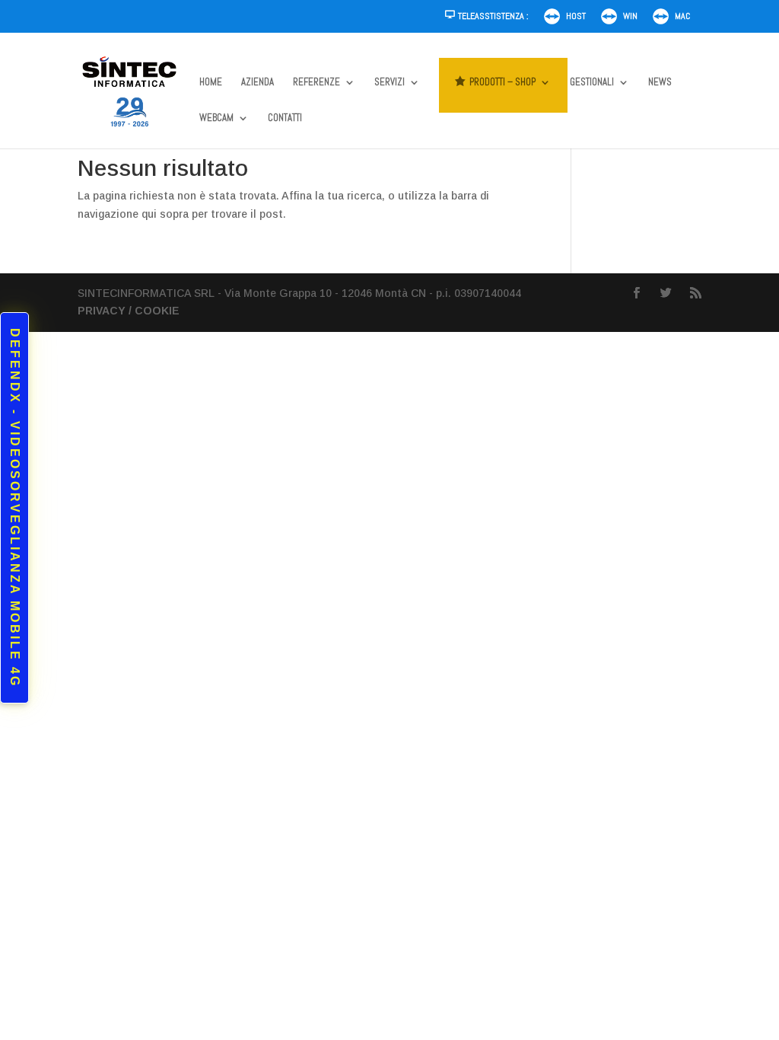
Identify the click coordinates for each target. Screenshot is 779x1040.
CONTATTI (285, 118)
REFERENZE (316, 82)
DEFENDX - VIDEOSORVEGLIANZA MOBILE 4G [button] (14, 507)
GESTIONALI (592, 82)
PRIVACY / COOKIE (129, 311)
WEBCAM (216, 118)
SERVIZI (389, 82)
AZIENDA (257, 82)
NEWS (660, 82)
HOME (210, 82)
